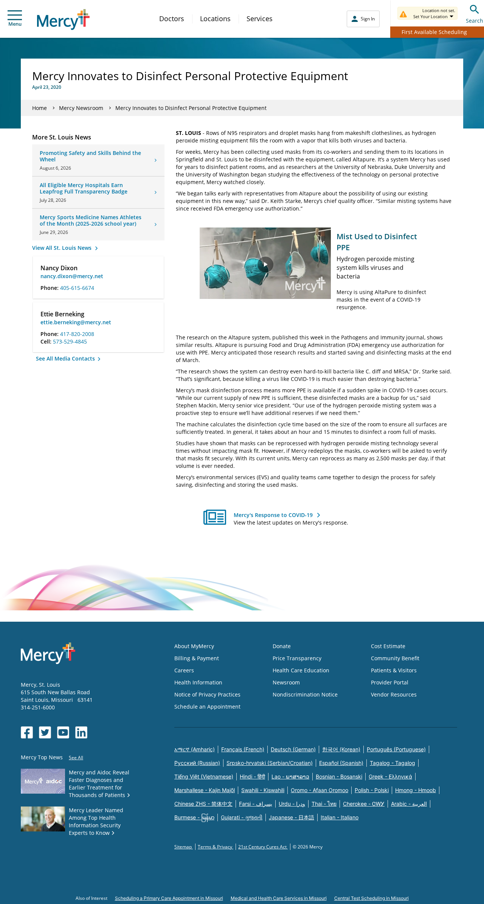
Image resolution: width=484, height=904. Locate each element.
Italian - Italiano (339, 817)
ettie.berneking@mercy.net (75, 322)
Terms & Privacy (215, 847)
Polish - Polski (372, 790)
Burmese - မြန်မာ (194, 817)
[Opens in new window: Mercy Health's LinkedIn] (81, 732)
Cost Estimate (388, 646)
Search (474, 20)
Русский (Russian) (197, 763)
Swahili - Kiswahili (262, 790)
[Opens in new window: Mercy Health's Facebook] (27, 732)
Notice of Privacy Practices (207, 694)
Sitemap (183, 847)
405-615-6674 (77, 287)
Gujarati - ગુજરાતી (241, 817)
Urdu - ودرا (292, 803)
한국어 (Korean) (341, 749)
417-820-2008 (77, 333)
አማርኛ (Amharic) (194, 749)
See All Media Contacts (66, 358)
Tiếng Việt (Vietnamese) (203, 776)
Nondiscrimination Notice (305, 694)
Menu (15, 23)
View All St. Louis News (62, 247)
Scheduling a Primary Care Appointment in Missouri (169, 898)
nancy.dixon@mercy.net (71, 276)
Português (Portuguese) (396, 749)
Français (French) (242, 749)
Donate (282, 646)
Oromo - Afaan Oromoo (319, 790)
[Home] (63, 19)
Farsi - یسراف (255, 803)
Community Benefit (395, 658)
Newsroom (286, 682)
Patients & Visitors (394, 670)
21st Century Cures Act (263, 847)
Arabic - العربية (409, 803)
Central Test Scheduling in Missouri (371, 898)
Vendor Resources (394, 694)
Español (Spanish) (341, 763)
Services (260, 18)
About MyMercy (194, 646)
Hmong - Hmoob (415, 790)
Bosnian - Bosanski (339, 776)
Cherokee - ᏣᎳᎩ (364, 803)
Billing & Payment (196, 658)
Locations (215, 18)
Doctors (171, 18)
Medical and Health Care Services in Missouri (279, 898)
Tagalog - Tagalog (392, 763)
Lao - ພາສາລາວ (290, 776)
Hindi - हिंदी (252, 776)
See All (76, 757)
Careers (184, 670)
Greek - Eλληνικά (390, 776)
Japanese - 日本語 (291, 817)
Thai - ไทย (324, 803)
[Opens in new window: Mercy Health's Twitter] (45, 732)
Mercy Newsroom (81, 107)
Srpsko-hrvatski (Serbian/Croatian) (269, 763)
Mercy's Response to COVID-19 (273, 515)
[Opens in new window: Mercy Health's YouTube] (63, 732)
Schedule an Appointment (207, 706)
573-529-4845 (70, 341)
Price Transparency (297, 658)
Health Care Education (301, 670)
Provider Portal (389, 682)
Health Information (198, 682)
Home (39, 107)
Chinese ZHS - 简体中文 (203, 803)
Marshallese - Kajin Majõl (204, 790)
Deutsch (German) (293, 749)
